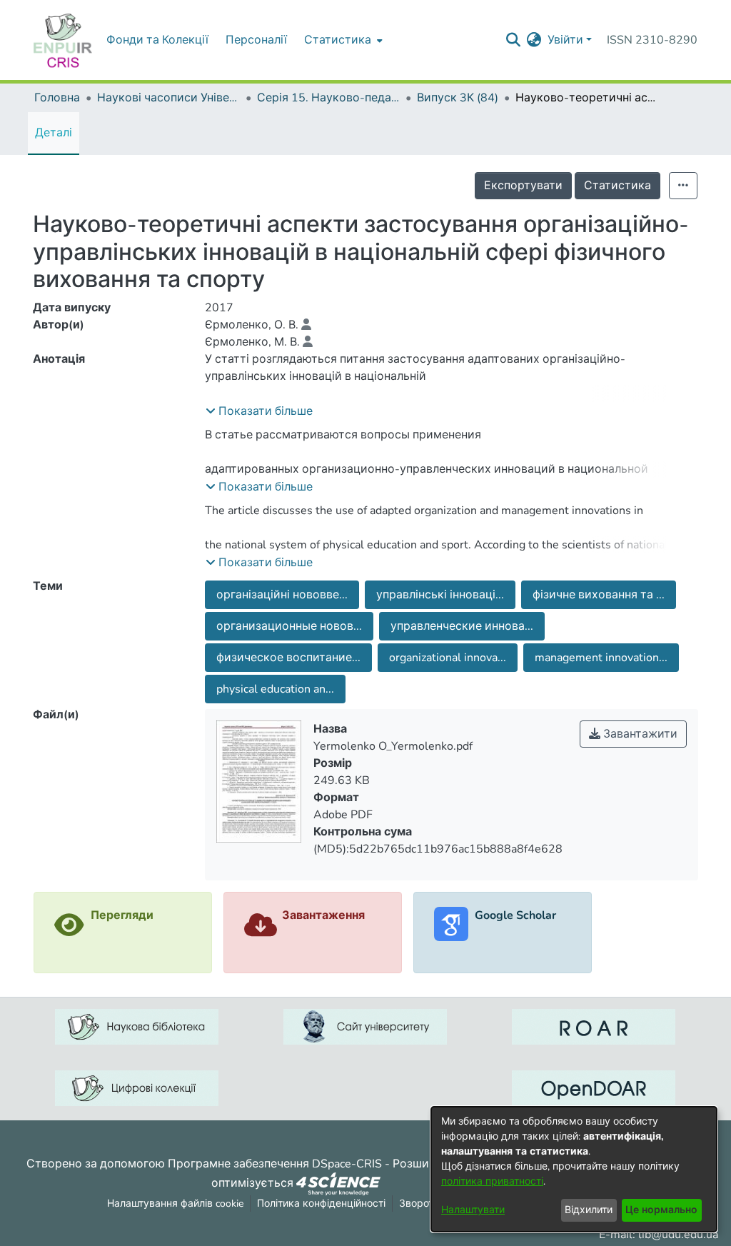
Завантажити (638, 734)
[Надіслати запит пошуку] (514, 40)
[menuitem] (342, 40)
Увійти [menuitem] (565, 40)
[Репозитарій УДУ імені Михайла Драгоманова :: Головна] (63, 40)
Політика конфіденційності (321, 1203)
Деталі (53, 133)
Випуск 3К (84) (457, 98)
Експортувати (523, 186)
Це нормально (661, 1210)
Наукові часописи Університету (168, 98)
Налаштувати (473, 1210)
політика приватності (492, 1181)
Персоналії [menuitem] (256, 40)
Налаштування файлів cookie (175, 1203)
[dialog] (574, 1169)
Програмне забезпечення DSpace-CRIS (275, 1164)
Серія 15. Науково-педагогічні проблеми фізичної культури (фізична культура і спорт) (328, 98)
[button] (259, 411)
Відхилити (588, 1210)
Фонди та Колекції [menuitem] (157, 40)
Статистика (617, 186)
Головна (57, 98)
